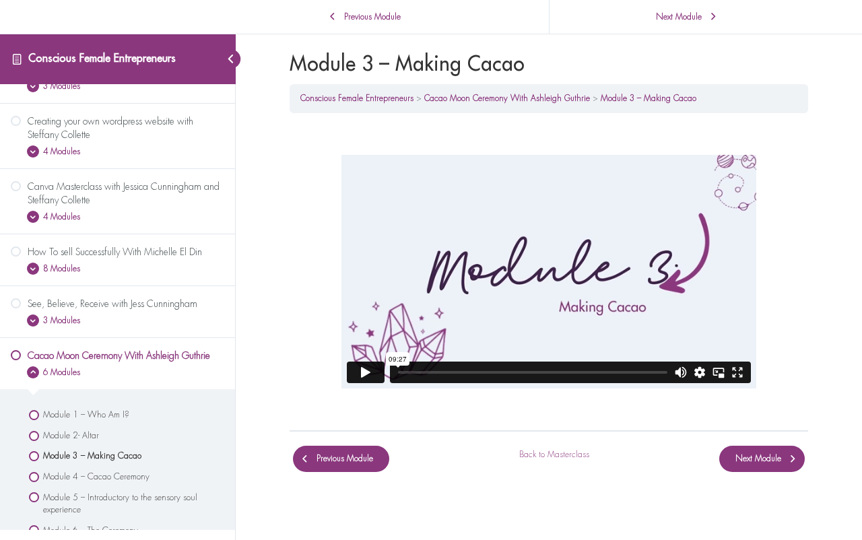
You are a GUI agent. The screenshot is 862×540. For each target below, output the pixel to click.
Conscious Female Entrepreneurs (102, 58)
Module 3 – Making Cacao (648, 98)
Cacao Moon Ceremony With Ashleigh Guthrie (507, 98)
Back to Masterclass (554, 454)
